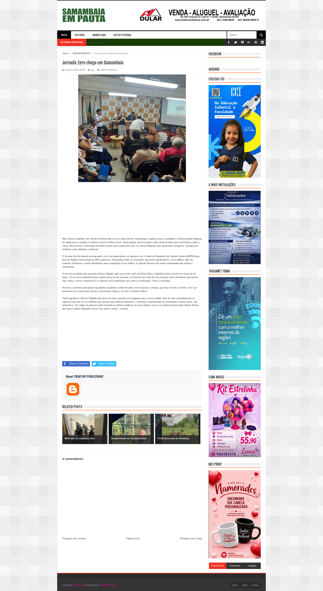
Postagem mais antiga (191, 538)
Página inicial (132, 538)
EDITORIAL (80, 35)
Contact (255, 585)
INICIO (64, 35)
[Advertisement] (132, 210)
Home (235, 585)
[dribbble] (255, 42)
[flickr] (249, 42)
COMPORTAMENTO (108, 70)
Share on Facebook (78, 363)
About (244, 585)
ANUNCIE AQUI (99, 35)
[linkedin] (262, 42)
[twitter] (235, 42)
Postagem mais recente (73, 538)
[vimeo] (242, 42)
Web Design (78, 585)
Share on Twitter (107, 363)
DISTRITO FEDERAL (122, 35)
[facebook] (228, 42)
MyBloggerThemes (107, 585)
